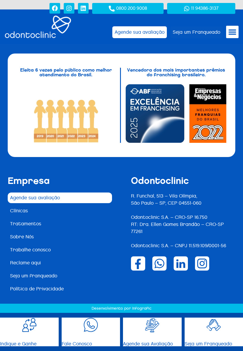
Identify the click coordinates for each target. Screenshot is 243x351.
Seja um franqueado (33, 276)
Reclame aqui (25, 263)
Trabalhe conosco (30, 250)
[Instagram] (69, 8)
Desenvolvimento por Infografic (121, 308)
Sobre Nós (22, 237)
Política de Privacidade (37, 289)
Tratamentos (25, 224)
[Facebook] (54, 8)
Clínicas (19, 210)
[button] (232, 32)
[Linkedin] (83, 8)
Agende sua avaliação (35, 197)
